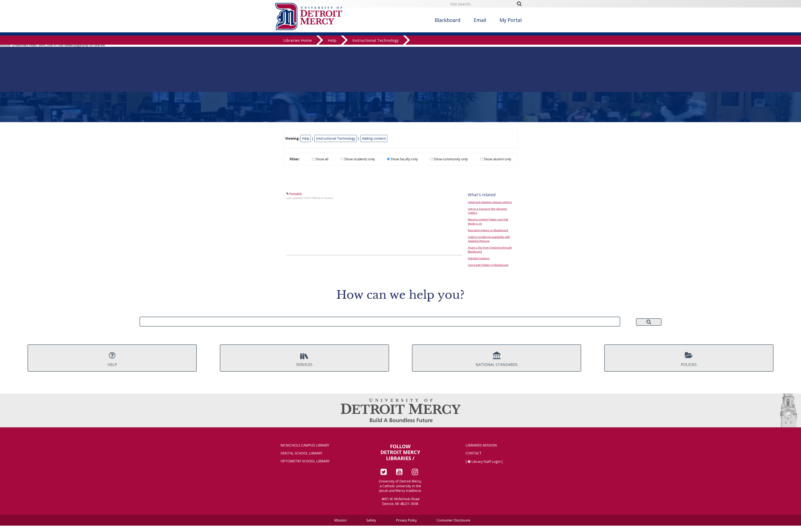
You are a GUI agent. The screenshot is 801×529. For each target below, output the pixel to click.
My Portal (511, 19)
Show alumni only (497, 159)
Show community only (450, 159)
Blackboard (447, 19)
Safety (371, 520)
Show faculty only (404, 159)
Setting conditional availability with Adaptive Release (489, 239)
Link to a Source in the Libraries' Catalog (488, 211)
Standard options (479, 258)
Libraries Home (297, 40)
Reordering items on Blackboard (488, 230)
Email (480, 19)
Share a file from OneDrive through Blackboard (490, 249)
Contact (474, 453)
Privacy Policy (406, 520)
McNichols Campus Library (305, 445)
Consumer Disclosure (453, 520)
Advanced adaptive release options (490, 202)
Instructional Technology (375, 40)
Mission (340, 520)
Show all (321, 159)
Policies (689, 364)
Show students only (359, 159)
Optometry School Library (305, 461)
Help (332, 40)
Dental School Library (301, 453)
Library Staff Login (486, 461)
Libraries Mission (481, 445)
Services (304, 364)
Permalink (295, 193)
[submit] (521, 3)
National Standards (497, 364)
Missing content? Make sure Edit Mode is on (488, 221)
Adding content (374, 138)
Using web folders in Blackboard (488, 265)
